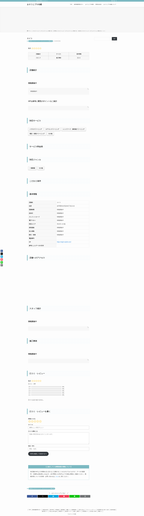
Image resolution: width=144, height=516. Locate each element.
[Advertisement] (72, 18)
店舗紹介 (38, 54)
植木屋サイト (45, 511)
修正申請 (52, 509)
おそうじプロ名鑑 (34, 4)
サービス (58, 54)
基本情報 (79, 54)
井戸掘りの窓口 (93, 511)
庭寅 (74, 511)
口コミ (79, 57)
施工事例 (58, 57)
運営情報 (63, 509)
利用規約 (57, 509)
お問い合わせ (81, 509)
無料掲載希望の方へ (36, 509)
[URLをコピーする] (85, 496)
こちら (57, 476)
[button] (32, 496)
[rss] (114, 1)
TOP (30, 509)
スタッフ (38, 57)
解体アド (79, 511)
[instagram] (112, 1)
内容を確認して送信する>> (38, 454)
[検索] (116, 1)
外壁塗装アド (85, 511)
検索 (114, 38)
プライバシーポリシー (91, 509)
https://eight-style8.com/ (64, 242)
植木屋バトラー (68, 511)
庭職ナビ (100, 511)
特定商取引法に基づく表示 (103, 509)
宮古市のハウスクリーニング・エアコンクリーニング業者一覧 (40, 41)
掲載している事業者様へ (71, 509)
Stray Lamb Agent (53, 511)
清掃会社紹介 (45, 509)
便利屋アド (61, 511)
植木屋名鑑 (112, 509)
